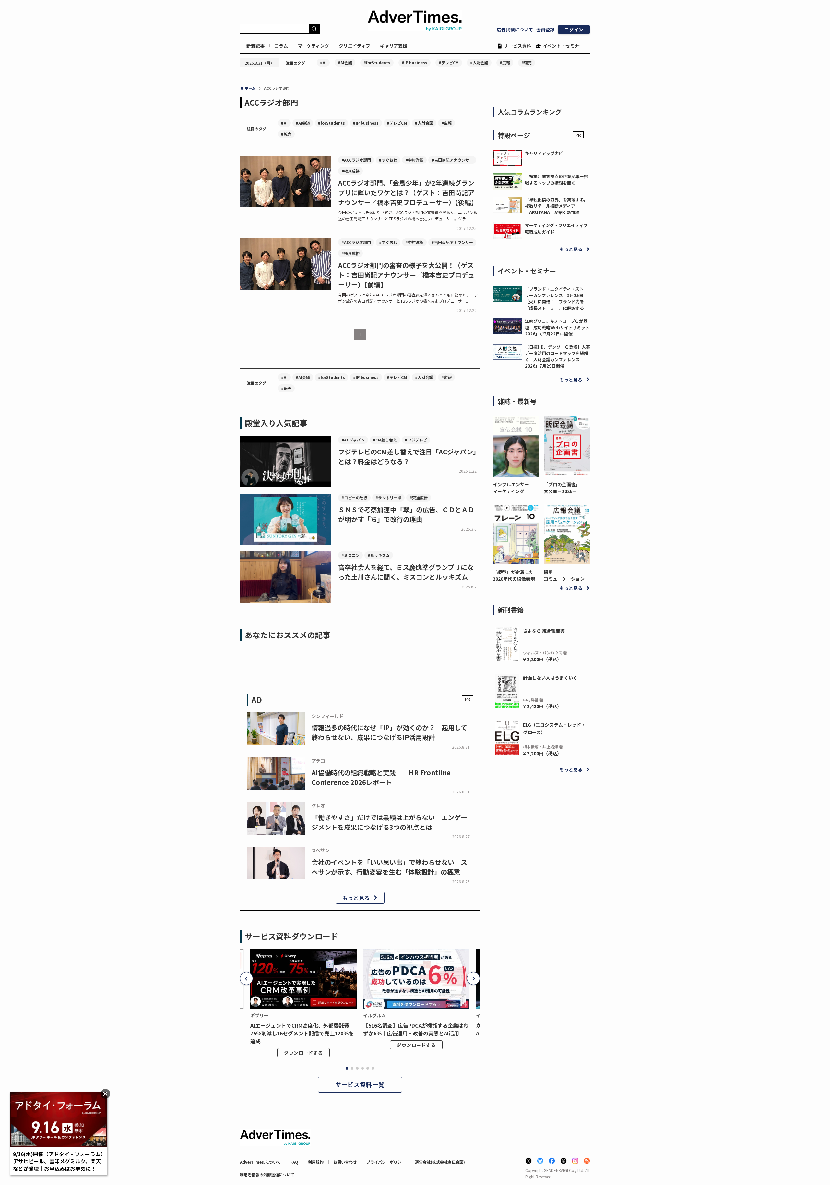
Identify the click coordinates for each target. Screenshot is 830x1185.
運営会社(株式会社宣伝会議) (440, 1162)
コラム (281, 45)
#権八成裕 (350, 171)
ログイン (574, 29)
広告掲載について (515, 29)
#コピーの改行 (354, 497)
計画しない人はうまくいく (550, 677)
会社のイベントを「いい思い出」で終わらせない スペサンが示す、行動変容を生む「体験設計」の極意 (389, 867)
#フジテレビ (416, 439)
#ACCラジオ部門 (356, 160)
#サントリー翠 (388, 497)
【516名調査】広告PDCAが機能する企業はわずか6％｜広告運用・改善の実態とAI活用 (415, 1029)
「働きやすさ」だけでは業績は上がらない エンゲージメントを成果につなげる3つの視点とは (389, 822)
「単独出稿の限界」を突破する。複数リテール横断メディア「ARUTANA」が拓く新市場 (556, 206)
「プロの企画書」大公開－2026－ (562, 487)
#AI (323, 62)
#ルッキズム (379, 555)
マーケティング (313, 45)
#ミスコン (350, 555)
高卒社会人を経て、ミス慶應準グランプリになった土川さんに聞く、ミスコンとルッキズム (406, 572)
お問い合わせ (345, 1162)
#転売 (526, 62)
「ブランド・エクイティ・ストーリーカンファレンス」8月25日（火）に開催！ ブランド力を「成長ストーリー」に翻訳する (556, 298)
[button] (246, 978)
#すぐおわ (388, 160)
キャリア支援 (393, 45)
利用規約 (316, 1162)
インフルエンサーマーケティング (511, 487)
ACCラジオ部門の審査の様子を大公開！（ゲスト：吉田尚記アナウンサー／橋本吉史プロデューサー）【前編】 (406, 274)
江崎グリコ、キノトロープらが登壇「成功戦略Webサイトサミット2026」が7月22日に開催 (557, 327)
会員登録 (545, 29)
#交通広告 (418, 497)
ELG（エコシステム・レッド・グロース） (554, 728)
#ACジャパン (353, 439)
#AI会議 (345, 62)
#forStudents (376, 62)
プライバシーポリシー (385, 1162)
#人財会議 (479, 62)
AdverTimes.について (260, 1162)
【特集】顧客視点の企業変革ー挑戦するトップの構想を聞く (556, 179)
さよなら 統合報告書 (544, 630)
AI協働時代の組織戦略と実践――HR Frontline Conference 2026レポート (381, 777)
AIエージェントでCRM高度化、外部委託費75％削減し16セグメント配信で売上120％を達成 (302, 1033)
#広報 (505, 62)
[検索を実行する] (314, 29)
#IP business (414, 62)
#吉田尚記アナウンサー (452, 160)
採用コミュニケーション (564, 575)
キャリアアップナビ (544, 153)
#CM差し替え (385, 439)
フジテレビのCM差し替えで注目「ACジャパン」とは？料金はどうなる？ (409, 456)
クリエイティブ (354, 45)
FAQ (294, 1162)
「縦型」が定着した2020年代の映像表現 (514, 575)
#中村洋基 (414, 160)
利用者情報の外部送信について (267, 1174)
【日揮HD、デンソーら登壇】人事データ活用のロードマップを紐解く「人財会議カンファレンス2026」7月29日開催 (557, 356)
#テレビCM (449, 62)
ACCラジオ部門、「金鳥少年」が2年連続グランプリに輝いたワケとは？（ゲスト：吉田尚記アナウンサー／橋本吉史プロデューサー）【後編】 (408, 192)
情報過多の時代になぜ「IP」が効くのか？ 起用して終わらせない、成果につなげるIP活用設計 (389, 732)
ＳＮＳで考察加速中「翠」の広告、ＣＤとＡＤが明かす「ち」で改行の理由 (406, 514)
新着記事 (255, 45)
